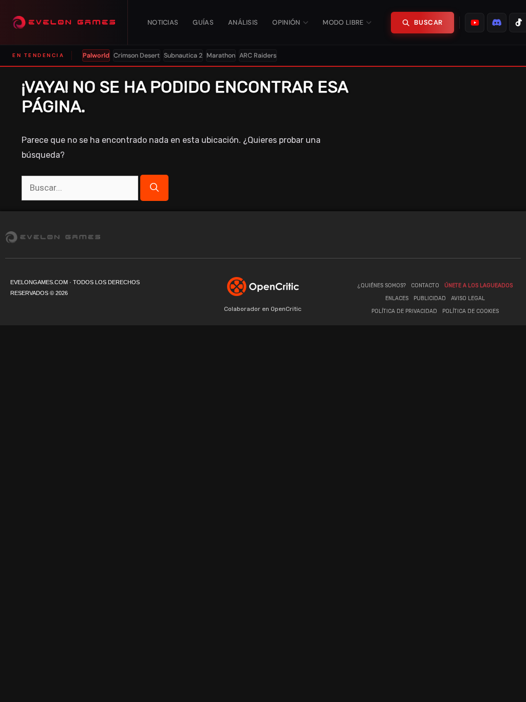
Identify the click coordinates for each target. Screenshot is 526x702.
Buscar (428, 22)
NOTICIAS (162, 22)
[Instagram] (492, 237)
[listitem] (474, 22)
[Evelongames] (64, 22)
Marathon (220, 55)
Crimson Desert (137, 55)
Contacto (425, 285)
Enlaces (396, 298)
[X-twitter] (472, 237)
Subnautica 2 (183, 55)
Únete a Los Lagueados (478, 285)
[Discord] (451, 237)
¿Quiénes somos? (382, 285)
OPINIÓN (286, 22)
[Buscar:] (81, 188)
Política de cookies (470, 311)
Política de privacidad (404, 311)
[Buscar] (154, 188)
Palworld (96, 55)
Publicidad (430, 298)
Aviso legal (468, 298)
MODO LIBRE (343, 22)
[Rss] (513, 237)
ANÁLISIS (243, 22)
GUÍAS (203, 22)
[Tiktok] (431, 237)
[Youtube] (410, 237)
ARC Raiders (257, 55)
